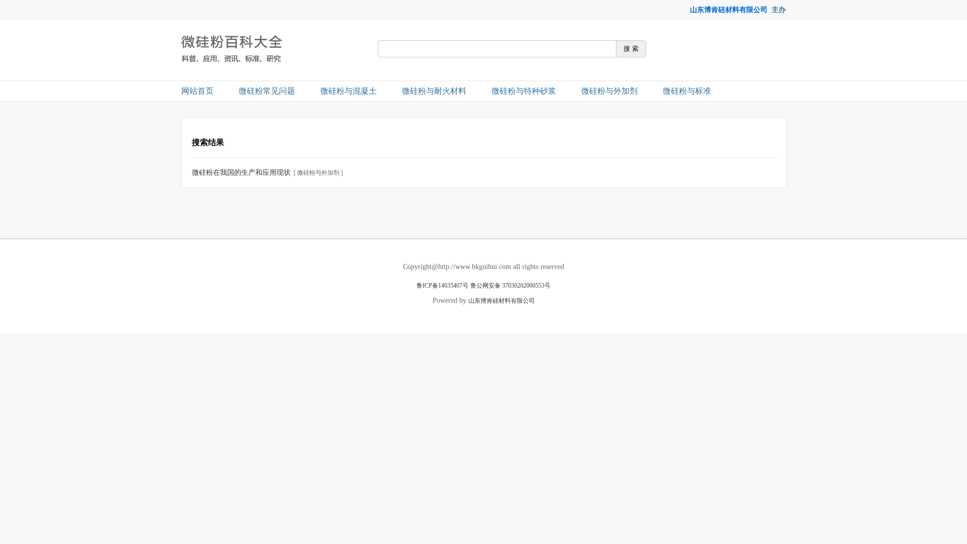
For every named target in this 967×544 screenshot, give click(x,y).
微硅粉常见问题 (267, 91)
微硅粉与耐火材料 (434, 91)
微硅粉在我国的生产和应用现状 (241, 172)
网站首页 (197, 91)
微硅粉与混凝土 (348, 91)
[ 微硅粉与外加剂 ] (318, 172)
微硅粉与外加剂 (609, 91)
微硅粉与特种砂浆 (524, 91)
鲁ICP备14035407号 (442, 285)
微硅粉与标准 (687, 91)
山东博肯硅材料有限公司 (729, 10)
